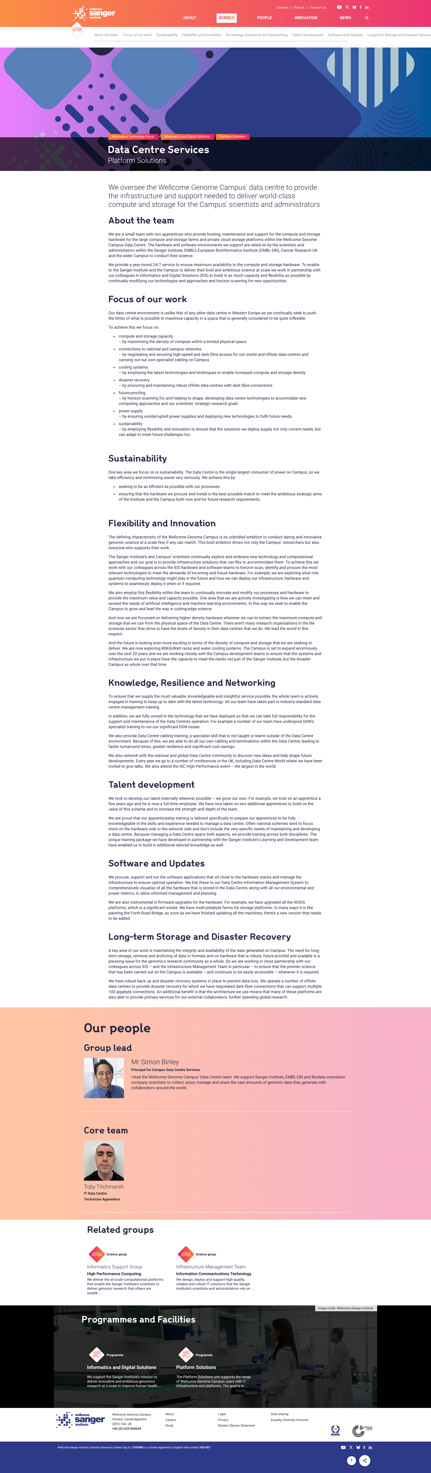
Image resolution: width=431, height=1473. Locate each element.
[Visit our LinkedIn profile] (367, 7)
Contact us (318, 7)
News (345, 17)
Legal (222, 1414)
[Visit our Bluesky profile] (354, 7)
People (264, 17)
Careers (282, 7)
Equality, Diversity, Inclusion (290, 1420)
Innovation (306, 17)
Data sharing (279, 1414)
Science (227, 17)
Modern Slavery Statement (236, 1425)
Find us (299, 7)
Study (169, 1425)
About (189, 17)
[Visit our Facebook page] (360, 7)
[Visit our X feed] (347, 7)
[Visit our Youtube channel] (339, 7)
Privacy (223, 1420)
